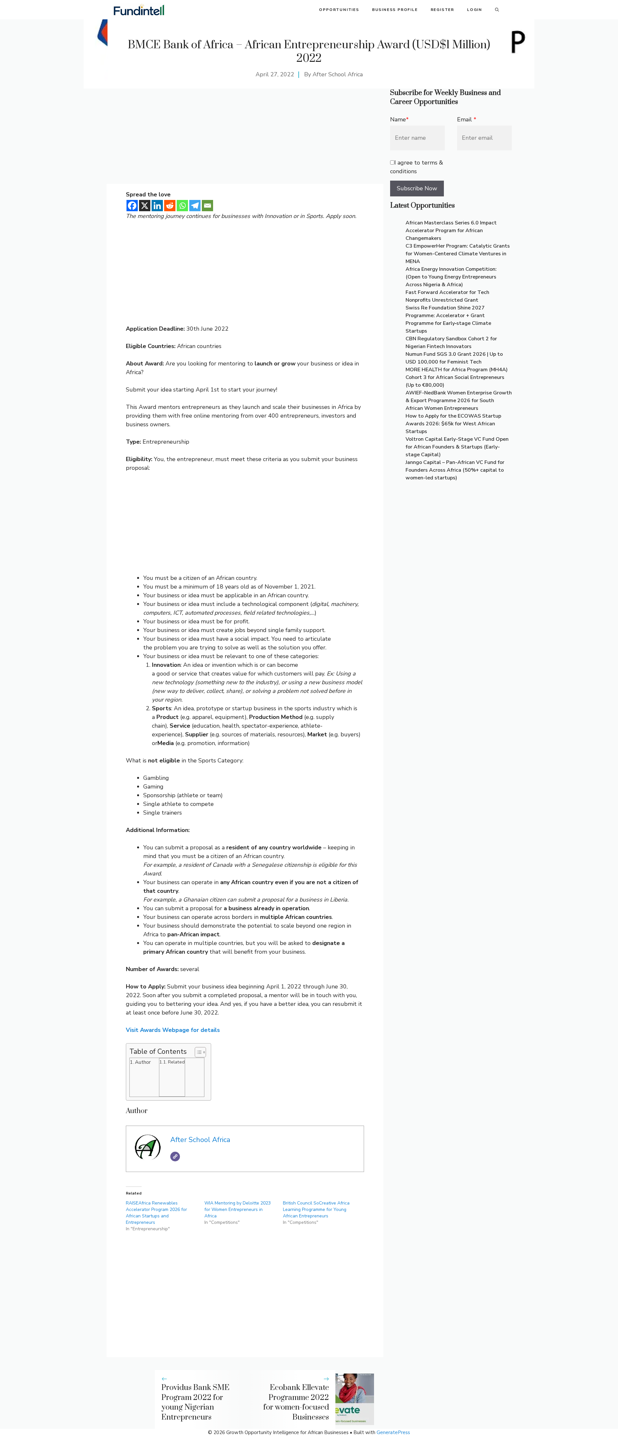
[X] (144, 205)
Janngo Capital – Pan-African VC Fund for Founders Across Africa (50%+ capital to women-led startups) (455, 470)
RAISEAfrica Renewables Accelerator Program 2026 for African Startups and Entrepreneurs (156, 1212)
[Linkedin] (157, 205)
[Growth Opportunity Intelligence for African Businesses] (139, 9)
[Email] (207, 205)
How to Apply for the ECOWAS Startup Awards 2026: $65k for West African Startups (453, 423)
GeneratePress (393, 1432)
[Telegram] (195, 205)
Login (474, 9)
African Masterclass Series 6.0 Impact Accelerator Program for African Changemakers (451, 230)
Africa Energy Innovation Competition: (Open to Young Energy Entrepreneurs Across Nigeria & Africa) (451, 277)
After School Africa (338, 74)
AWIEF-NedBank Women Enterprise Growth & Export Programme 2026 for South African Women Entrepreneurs (459, 400)
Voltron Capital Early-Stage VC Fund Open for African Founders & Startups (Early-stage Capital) (457, 447)
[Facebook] (132, 205)
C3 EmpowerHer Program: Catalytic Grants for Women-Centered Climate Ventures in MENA (458, 253)
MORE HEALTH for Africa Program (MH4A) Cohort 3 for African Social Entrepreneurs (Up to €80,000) (457, 377)
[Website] (175, 1156)
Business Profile (395, 9)
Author (143, 1062)
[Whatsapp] (182, 205)
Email (466, 119)
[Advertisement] (245, 136)
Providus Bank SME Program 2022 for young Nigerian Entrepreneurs (195, 1402)
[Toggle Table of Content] (197, 1052)
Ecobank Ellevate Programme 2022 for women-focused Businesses (296, 1402)
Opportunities (339, 9)
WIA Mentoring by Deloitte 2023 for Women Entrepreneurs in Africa (237, 1209)
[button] (497, 9)
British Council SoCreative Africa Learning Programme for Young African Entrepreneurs (316, 1209)
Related (176, 1062)
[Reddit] (169, 205)
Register (442, 9)
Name (399, 119)
